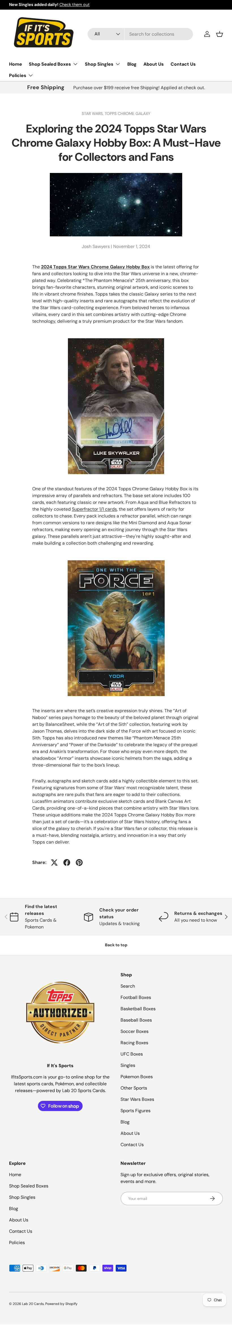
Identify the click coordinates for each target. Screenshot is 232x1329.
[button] (219, 34)
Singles (128, 1065)
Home (15, 64)
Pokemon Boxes (137, 1077)
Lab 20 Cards (33, 1304)
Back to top (116, 944)
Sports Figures (136, 1111)
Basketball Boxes (138, 1009)
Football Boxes (136, 997)
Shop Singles (22, 1197)
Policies (17, 1242)
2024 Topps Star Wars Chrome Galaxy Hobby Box (95, 267)
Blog (132, 64)
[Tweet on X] (54, 862)
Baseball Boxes (136, 1020)
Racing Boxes (134, 1043)
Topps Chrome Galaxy (127, 113)
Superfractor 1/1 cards (94, 509)
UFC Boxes (132, 1054)
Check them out (74, 4)
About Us (153, 64)
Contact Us (183, 64)
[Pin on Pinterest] (79, 862)
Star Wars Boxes (137, 1099)
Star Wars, (93, 113)
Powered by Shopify (61, 1304)
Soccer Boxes (135, 1031)
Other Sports (134, 1088)
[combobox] (140, 34)
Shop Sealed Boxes (28, 1186)
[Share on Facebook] (67, 862)
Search (128, 986)
